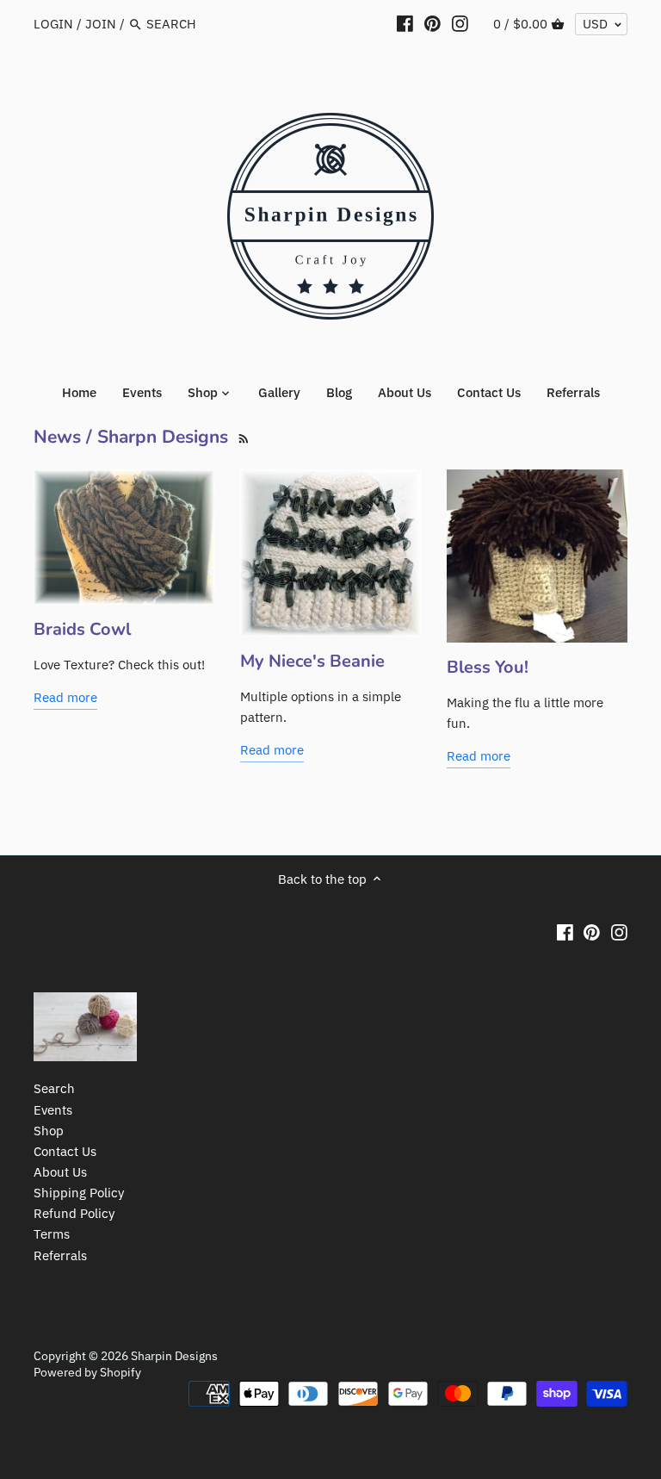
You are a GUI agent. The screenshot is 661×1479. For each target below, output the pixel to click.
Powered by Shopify (87, 1372)
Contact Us (65, 1151)
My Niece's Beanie (312, 661)
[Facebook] (405, 23)
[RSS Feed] (241, 437)
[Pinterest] (432, 23)
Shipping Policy (79, 1192)
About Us (60, 1172)
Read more (65, 697)
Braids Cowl (82, 629)
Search (54, 1088)
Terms (52, 1234)
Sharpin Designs (174, 1356)
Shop (49, 1130)
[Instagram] (460, 23)
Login (53, 24)
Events (53, 1110)
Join (100, 24)
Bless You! (487, 667)
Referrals (60, 1255)
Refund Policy (74, 1213)
